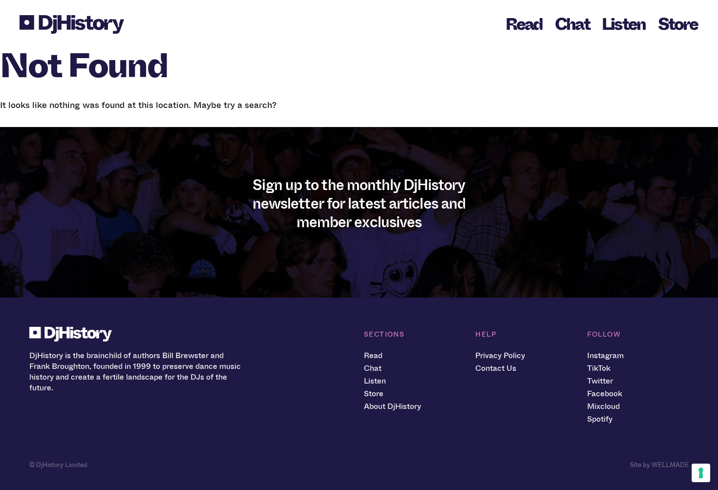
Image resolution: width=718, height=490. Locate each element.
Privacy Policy (500, 355)
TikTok (599, 368)
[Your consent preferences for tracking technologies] (701, 473)
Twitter (600, 380)
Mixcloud (603, 406)
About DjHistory (392, 406)
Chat (572, 24)
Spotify (599, 419)
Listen (624, 24)
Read (524, 24)
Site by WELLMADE (659, 464)
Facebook (604, 393)
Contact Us (495, 368)
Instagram (605, 355)
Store (677, 24)
